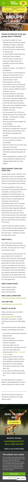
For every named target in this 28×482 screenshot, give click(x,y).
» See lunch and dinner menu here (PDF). (13, 298)
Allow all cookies (14, 474)
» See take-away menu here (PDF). (11, 304)
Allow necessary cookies (14, 477)
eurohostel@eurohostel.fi (9, 317)
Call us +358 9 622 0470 (14, 444)
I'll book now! (14, 422)
